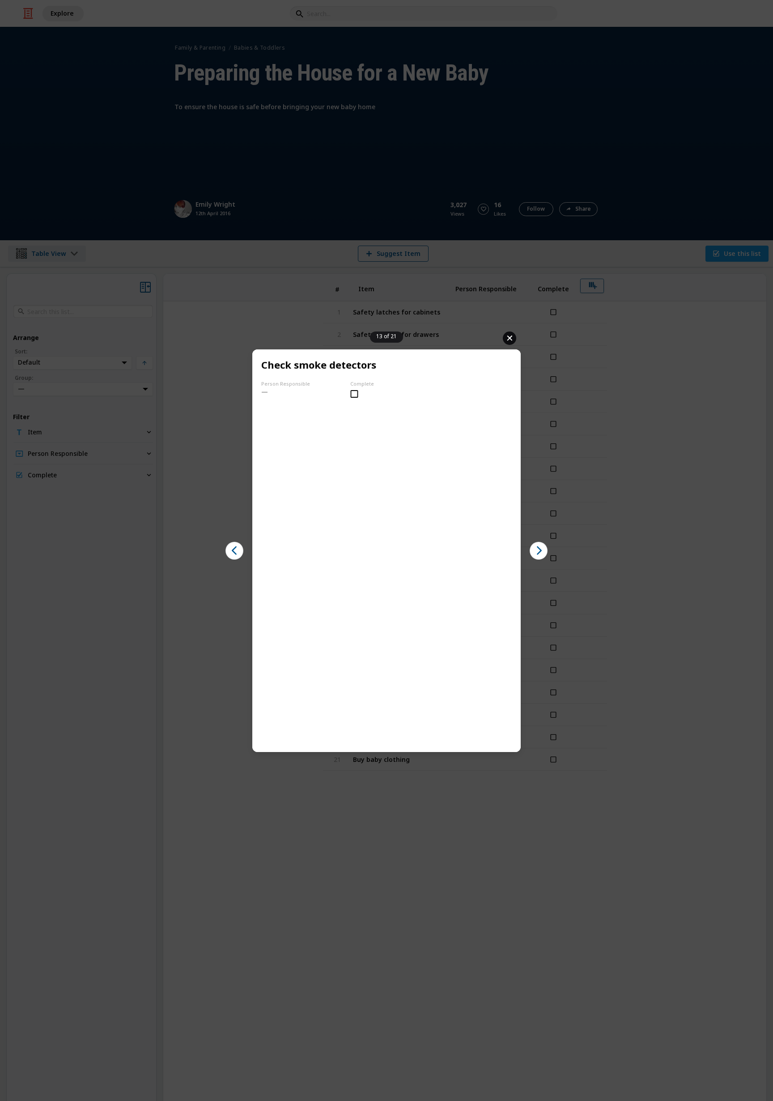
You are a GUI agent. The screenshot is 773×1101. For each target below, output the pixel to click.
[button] (234, 551)
